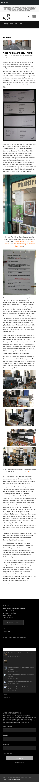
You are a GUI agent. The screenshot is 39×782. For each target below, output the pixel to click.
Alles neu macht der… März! (18, 52)
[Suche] (28, 16)
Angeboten (31, 472)
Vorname (5, 735)
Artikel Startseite (29, 55)
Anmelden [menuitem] (4, 2)
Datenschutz (7, 631)
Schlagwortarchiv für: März (12, 24)
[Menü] (33, 16)
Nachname (6, 744)
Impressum (6, 628)
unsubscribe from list (19, 762)
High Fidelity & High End (18, 55)
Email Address (7, 727)
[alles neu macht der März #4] (17, 45)
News (4, 58)
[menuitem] (28, 16)
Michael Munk (12, 58)
